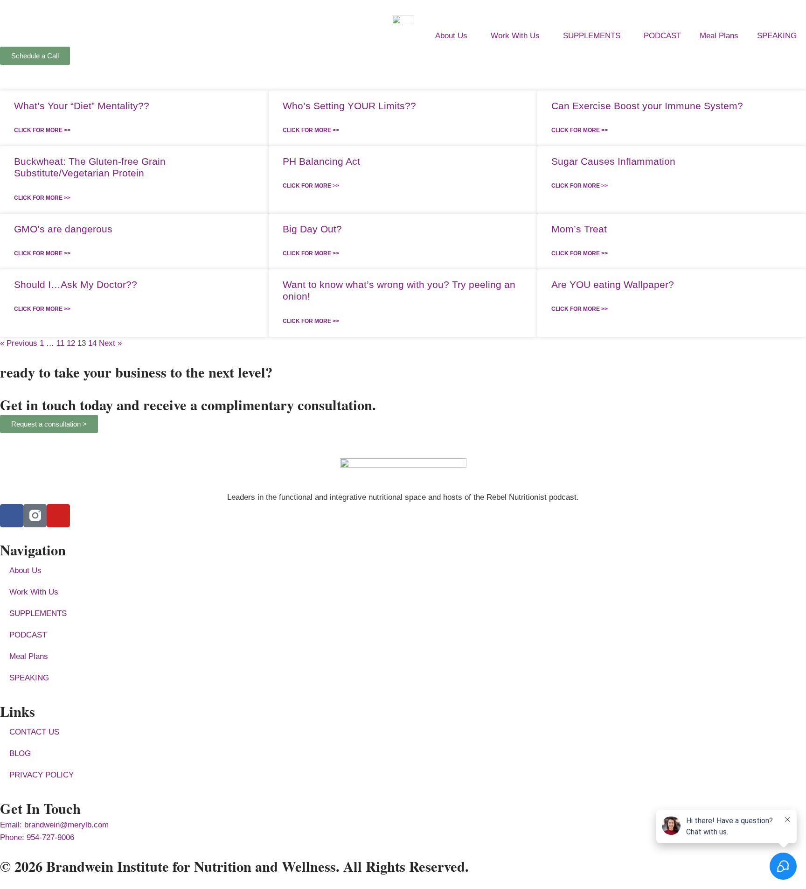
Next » (110, 343)
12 (71, 343)
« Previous (18, 343)
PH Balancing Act (321, 161)
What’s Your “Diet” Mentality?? (81, 105)
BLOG (20, 753)
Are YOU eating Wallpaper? (612, 284)
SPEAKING (777, 35)
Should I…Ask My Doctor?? (75, 284)
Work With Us (515, 35)
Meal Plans (719, 35)
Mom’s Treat (579, 229)
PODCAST (662, 35)
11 (60, 343)
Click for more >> (42, 130)
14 (92, 343)
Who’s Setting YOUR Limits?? (349, 105)
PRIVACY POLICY (41, 774)
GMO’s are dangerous (63, 229)
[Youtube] (58, 515)
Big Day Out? (312, 229)
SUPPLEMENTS (591, 35)
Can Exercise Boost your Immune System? (647, 105)
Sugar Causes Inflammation (613, 161)
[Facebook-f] (11, 515)
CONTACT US (34, 732)
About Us (451, 35)
